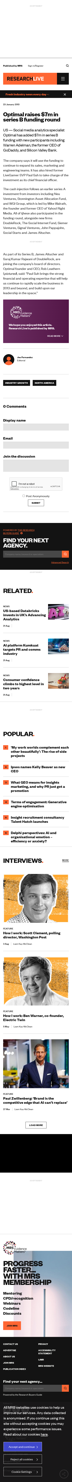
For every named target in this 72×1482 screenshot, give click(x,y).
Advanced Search (60, 562)
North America (44, 382)
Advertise (9, 1350)
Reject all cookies (21, 1459)
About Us (9, 1356)
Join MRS (12, 1325)
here (44, 1434)
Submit (36, 502)
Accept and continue (22, 1447)
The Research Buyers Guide (18, 531)
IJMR (41, 1359)
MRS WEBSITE (46, 1365)
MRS (19, 65)
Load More (36, 1125)
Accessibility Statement (47, 1352)
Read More (54, 335)
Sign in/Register (36, 65)
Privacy (43, 1344)
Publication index (14, 1369)
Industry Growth (16, 382)
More (65, 860)
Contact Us (10, 1344)
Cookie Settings (22, 1472)
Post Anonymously (37, 496)
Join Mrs (8, 1362)
